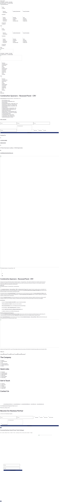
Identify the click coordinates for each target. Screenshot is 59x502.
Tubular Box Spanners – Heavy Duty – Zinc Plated (9, 112)
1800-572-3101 (4, 394)
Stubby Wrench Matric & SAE (6, 110)
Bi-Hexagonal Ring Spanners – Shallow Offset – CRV (10, 103)
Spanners (5, 98)
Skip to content (2, 0)
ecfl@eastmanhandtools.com (6, 399)
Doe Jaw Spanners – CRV (6, 100)
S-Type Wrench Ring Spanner (6, 113)
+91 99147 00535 (3, 140)
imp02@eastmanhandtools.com (6, 153)
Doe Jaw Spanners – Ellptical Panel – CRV (8, 101)
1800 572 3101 (3, 142)
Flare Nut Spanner (4, 102)
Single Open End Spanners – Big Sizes (7, 116)
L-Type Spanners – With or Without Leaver (8, 115)
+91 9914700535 (4, 395)
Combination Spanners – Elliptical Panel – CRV (9, 109)
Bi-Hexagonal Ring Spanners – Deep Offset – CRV (9, 105)
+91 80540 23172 (4, 397)
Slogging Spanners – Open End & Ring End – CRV (9, 111)
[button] (23, 287)
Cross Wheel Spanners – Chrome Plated (8, 114)
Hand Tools (2, 98)
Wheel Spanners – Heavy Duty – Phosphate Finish (9, 104)
